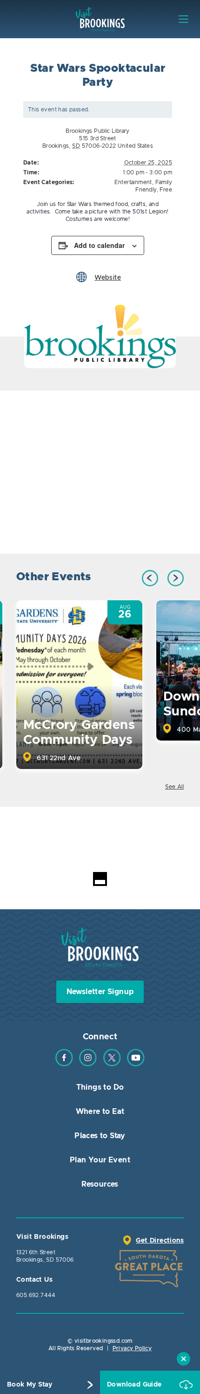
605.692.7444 (36, 1295)
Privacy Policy (132, 1348)
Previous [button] (150, 578)
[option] (100, 337)
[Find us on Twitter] (112, 1064)
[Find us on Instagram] (88, 1064)
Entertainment (133, 182)
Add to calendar (99, 245)
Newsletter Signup (100, 992)
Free (166, 189)
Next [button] (175, 578)
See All (174, 787)
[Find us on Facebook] (64, 1064)
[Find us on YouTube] (136, 1064)
